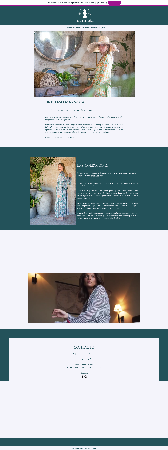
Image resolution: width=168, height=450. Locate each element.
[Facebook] (82, 376)
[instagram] (85, 376)
